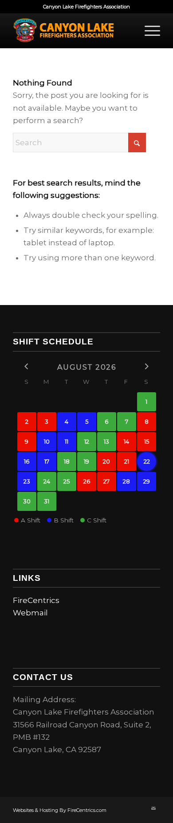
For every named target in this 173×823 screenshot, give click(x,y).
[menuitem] (148, 30)
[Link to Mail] (153, 808)
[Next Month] (146, 366)
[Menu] (148, 30)
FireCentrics (36, 600)
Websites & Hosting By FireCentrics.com (59, 810)
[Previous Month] (26, 366)
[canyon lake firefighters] (71, 30)
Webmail (30, 612)
